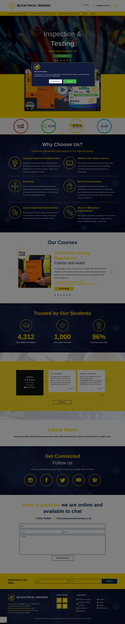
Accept (70, 81)
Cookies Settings (55, 81)
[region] (63, 74)
